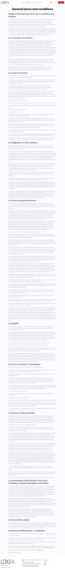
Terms (45, 561)
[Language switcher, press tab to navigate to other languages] (51, 2)
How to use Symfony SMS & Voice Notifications (31, 563)
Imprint (45, 565)
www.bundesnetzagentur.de (48, 547)
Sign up (61, 2)
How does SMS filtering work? (28, 562)
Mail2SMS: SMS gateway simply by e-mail (30, 565)
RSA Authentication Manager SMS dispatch (30, 566)
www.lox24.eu (39, 42)
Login (55, 2)
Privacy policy (46, 560)
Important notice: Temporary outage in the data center (31, 560)
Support (45, 563)
